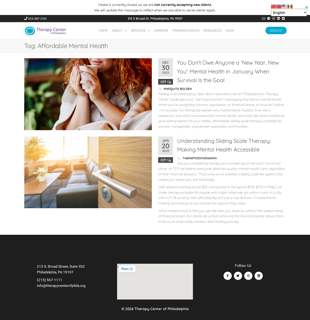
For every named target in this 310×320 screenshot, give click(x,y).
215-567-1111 (38, 18)
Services (138, 30)
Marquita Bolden (178, 89)
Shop (230, 30)
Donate (276, 30)
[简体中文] (273, 6)
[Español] (290, 6)
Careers (161, 30)
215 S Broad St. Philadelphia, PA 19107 (155, 18)
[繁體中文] (279, 6)
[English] (284, 6)
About (117, 30)
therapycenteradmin (200, 158)
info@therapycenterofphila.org (61, 286)
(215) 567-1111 (49, 280)
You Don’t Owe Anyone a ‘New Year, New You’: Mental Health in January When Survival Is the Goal (228, 71)
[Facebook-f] (228, 276)
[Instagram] (248, 276)
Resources (213, 30)
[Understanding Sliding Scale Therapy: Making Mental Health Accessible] (88, 172)
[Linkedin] (259, 276)
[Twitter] (238, 276)
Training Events (185, 30)
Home (103, 30)
